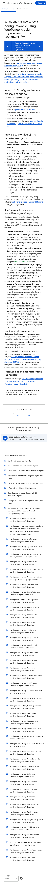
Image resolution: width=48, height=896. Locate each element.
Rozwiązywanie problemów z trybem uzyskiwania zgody (25, 477)
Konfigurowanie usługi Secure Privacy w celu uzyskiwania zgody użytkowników (26, 677)
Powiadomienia (22, 9)
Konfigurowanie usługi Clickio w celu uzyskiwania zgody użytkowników (23, 775)
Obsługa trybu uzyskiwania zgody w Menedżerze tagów (26, 502)
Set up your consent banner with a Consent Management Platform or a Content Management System (24, 511)
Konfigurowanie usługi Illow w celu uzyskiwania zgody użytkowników (27, 745)
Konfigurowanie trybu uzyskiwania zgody (23, 466)
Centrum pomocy (8, 9)
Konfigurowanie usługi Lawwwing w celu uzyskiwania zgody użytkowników (24, 805)
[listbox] (11, 879)
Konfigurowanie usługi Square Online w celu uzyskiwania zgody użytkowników (26, 699)
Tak (18, 416)
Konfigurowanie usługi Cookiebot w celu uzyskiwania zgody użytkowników (24, 586)
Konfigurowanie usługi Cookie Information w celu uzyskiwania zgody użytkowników (26, 578)
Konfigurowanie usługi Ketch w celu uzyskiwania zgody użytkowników (23, 519)
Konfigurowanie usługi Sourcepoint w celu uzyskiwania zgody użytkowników (25, 752)
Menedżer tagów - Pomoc (19, 3)
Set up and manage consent (15, 455)
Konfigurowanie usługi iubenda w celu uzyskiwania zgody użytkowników (24, 646)
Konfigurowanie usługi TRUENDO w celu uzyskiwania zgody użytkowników (24, 828)
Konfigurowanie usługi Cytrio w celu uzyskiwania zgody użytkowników (23, 798)
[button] (3, 3)
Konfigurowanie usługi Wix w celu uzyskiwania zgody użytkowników (26, 737)
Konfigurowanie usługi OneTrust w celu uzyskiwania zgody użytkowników (24, 661)
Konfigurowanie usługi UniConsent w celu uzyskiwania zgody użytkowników (25, 836)
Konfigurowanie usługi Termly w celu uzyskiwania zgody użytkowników (23, 714)
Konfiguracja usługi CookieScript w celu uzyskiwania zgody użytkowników (24, 601)
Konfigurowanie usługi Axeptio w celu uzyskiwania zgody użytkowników (23, 540)
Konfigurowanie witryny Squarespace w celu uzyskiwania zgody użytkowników (26, 707)
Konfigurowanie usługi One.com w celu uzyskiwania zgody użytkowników (24, 654)
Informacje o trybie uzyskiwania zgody (22, 488)
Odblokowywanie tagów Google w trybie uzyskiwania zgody (23, 494)
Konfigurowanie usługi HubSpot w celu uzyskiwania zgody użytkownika (24, 639)
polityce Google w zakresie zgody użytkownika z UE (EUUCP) (25, 122)
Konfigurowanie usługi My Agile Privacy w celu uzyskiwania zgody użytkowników (26, 821)
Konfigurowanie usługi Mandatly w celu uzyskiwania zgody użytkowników (24, 813)
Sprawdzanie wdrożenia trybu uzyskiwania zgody (26, 471)
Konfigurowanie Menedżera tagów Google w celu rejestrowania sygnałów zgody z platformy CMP (23, 359)
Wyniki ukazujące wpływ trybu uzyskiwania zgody (26, 483)
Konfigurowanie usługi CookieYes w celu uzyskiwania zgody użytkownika (24, 608)
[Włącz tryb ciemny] (21, 878)
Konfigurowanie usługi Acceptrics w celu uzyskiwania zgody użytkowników (25, 768)
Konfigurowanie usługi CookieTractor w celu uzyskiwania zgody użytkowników (26, 851)
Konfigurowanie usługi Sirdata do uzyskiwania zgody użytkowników (26, 692)
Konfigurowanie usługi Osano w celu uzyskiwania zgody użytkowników (23, 669)
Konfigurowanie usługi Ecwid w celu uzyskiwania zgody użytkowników (23, 631)
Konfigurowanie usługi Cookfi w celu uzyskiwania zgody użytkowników (23, 859)
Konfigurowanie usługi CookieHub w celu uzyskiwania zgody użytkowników (25, 760)
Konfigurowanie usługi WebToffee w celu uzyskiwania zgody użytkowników (26, 843)
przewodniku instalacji (24, 109)
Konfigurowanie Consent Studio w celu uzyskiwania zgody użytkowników (24, 790)
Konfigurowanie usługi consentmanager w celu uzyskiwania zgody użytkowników (27, 570)
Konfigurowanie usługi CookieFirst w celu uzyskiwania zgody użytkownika (25, 593)
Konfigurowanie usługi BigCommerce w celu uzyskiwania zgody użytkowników (26, 548)
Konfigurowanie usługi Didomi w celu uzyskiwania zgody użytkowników (23, 616)
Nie (29, 416)
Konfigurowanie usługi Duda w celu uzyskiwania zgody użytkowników (22, 623)
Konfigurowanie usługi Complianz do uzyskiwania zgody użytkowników (23, 563)
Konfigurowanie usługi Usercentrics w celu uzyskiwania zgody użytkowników (25, 730)
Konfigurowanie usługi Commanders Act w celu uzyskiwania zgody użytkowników (25, 555)
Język (8, 875)
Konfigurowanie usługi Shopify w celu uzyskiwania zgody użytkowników (23, 684)
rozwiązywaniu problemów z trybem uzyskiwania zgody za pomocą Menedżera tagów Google (23, 381)
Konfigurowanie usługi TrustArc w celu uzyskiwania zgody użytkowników (24, 722)
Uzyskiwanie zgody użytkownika (19, 461)
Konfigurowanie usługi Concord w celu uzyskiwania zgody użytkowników (24, 783)
